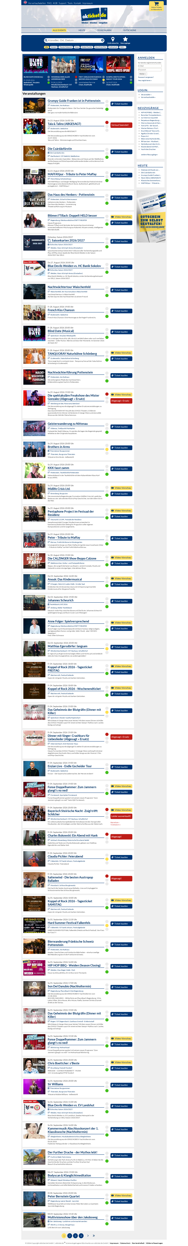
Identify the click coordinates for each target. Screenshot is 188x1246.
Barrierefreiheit (138, 1243)
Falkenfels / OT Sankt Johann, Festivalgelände (68, 861)
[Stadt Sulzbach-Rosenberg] (49, 840)
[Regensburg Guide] (49, 991)
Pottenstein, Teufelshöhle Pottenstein (65, 472)
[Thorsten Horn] (49, 885)
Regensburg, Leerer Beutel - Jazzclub (65, 1201)
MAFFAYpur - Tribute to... (151, 183)
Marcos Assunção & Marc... (151, 123)
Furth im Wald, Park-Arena (61, 1157)
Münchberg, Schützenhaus (61, 179)
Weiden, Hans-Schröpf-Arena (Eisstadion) (67, 248)
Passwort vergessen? (146, 77)
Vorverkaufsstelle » (148, 97)
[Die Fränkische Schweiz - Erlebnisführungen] (49, 105)
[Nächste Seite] (88, 1235)
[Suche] (46, 40)
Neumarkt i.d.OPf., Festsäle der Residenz (66, 519)
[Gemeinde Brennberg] (49, 493)
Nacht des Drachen (148, 149)
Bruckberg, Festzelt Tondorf (61, 1068)
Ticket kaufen (121, 103)
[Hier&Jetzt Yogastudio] (49, 1180)
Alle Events (59, 30)
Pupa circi (145, 136)
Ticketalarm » (115, 825)
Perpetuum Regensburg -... (151, 120)
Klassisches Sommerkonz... (151, 180)
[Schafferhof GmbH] (49, 651)
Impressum (87, 3)
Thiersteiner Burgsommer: (60, 451)
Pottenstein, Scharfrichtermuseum (64, 199)
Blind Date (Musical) (33, 77)
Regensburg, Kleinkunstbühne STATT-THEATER (69, 220)
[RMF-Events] (49, 584)
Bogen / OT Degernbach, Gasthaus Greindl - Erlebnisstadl (72, 1021)
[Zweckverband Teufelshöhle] (49, 472)
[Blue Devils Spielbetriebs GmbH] (49, 248)
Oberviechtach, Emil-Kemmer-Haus (64, 744)
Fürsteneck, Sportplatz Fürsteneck (64, 795)
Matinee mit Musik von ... (150, 170)
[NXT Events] (49, 970)
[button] (142, 74)
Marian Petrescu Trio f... (150, 128)
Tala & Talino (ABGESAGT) (151, 178)
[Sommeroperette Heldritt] (49, 156)
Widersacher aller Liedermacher (60, 78)
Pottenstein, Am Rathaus (60, 105)
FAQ (49, 3)
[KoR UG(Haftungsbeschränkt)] (49, 675)
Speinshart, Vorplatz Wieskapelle (63, 336)
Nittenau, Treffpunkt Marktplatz (63, 428)
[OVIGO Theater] (49, 336)
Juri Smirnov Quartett (149, 118)
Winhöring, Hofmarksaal (60, 1047)
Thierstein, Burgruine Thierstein (63, 454)
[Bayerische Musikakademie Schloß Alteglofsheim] (49, 1136)
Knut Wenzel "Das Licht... (150, 131)
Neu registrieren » (145, 80)
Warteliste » (114, 822)
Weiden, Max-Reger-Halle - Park (63, 970)
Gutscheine (129, 30)
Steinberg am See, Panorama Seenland (65, 403)
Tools (70, 3)
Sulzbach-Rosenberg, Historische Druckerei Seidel (70, 840)
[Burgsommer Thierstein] (49, 454)
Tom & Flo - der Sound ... (150, 125)
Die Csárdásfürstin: (57, 153)
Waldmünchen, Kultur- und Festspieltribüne (67, 563)
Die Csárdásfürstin (148, 172)
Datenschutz (125, 1243)
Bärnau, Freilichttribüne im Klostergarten (66, 542)
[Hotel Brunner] (49, 608)
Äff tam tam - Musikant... (150, 141)
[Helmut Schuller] (49, 1225)
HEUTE (82, 30)
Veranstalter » (146, 94)
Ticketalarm (104, 30)
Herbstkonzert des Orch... (151, 144)
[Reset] (102, 40)
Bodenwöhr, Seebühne (59, 128)
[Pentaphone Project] (49, 519)
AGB (55, 3)
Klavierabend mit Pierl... (150, 147)
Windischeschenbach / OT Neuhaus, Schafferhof (69, 651)
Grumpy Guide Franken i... (151, 175)
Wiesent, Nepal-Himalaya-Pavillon (64, 1180)
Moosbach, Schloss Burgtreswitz (63, 885)
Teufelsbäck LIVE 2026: (59, 604)
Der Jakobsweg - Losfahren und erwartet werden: (68, 1221)
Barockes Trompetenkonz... (151, 115)
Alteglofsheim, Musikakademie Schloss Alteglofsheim (71, 1136)
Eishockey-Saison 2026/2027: (61, 244)
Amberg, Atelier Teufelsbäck (61, 608)
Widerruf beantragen (154, 1243)
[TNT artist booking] (49, 358)
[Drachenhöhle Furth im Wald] (49, 1157)
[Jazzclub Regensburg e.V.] (49, 1201)
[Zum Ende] (93, 1235)
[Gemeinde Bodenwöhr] (49, 128)
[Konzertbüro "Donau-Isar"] (49, 1068)
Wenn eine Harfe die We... (151, 139)
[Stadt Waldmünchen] (49, 563)
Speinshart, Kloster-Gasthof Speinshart (65, 718)
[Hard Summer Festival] (49, 861)
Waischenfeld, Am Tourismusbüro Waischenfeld (69, 292)
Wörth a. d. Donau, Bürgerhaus (62, 1225)
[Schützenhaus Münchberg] (49, 179)
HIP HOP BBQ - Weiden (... (151, 112)
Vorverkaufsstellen (37, 3)
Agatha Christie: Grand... (150, 133)
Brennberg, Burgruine (59, 493)
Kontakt (77, 3)
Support (62, 3)
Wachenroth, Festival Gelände (62, 675)
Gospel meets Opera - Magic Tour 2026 (116, 78)
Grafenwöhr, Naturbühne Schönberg (65, 358)
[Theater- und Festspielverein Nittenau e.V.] (49, 428)
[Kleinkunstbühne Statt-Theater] (49, 220)
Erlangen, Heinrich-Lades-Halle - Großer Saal (68, 584)
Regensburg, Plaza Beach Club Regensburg (67, 991)
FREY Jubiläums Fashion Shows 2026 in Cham (90, 78)
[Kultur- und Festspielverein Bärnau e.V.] (49, 542)
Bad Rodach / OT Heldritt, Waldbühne (65, 156)
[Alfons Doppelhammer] (49, 795)
